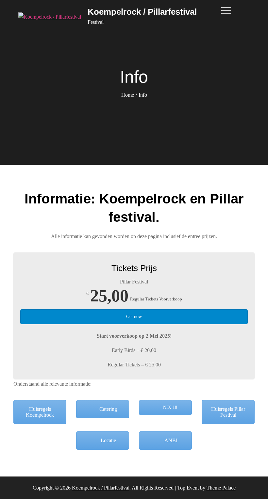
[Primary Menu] (228, 10)
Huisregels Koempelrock (40, 412)
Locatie (107, 440)
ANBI (170, 440)
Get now (134, 316)
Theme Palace (221, 488)
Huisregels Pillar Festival (228, 412)
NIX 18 (169, 407)
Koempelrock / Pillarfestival (142, 12)
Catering (107, 409)
